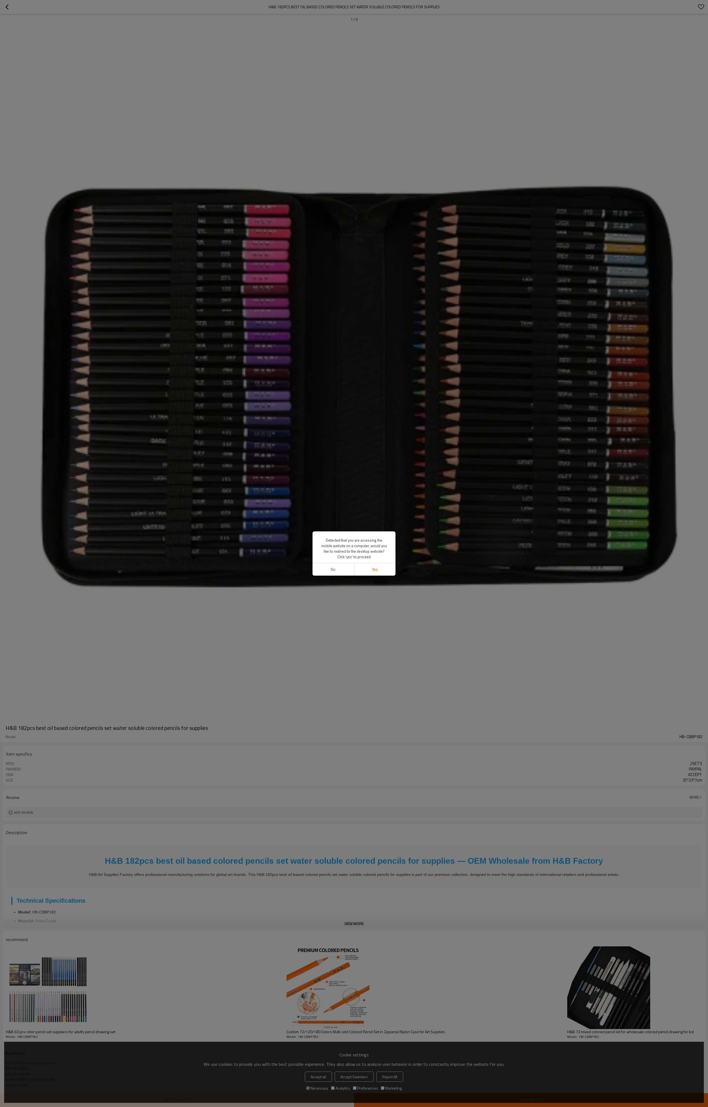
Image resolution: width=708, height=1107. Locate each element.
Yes (375, 569)
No (333, 569)
